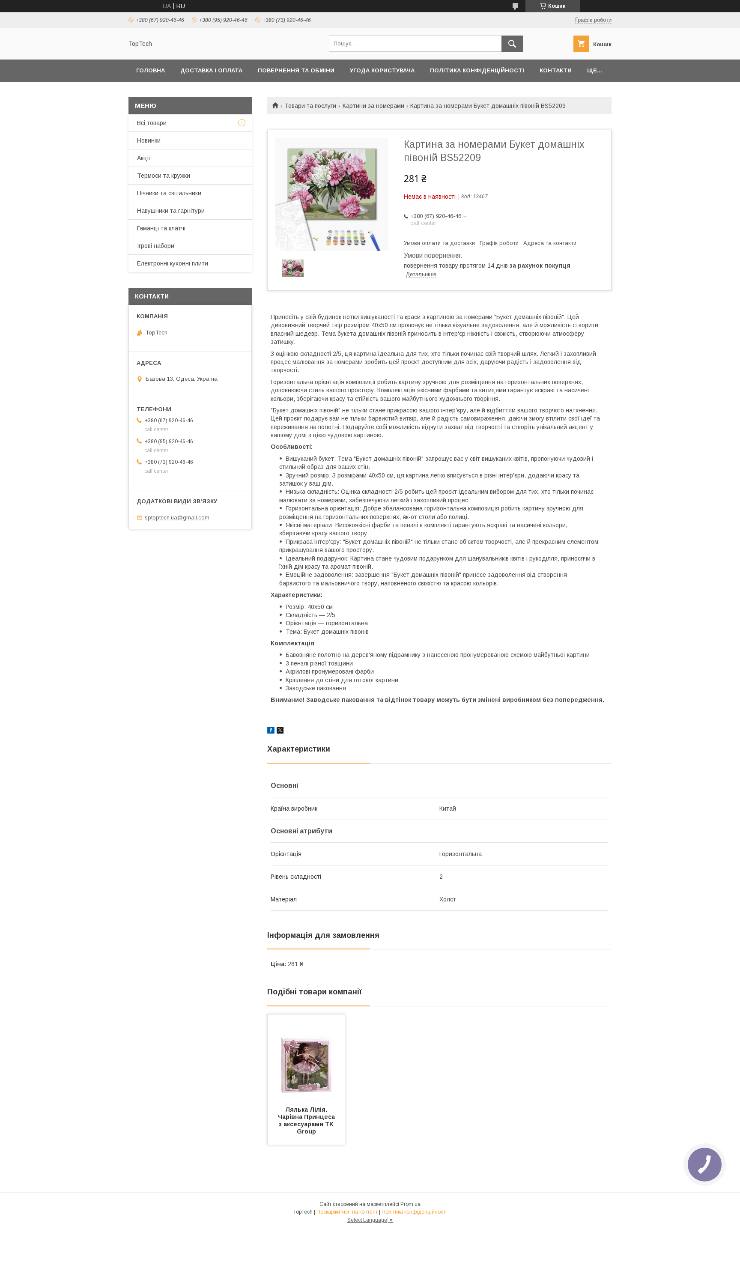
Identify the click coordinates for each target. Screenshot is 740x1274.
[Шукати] (512, 44)
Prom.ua (410, 1204)
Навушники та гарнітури (171, 210)
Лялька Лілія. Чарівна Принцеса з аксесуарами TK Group (307, 1120)
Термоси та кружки (163, 175)
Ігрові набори (155, 245)
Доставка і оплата (211, 70)
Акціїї (144, 158)
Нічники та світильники (169, 193)
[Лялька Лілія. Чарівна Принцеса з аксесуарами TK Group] (306, 1057)
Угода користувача (382, 70)
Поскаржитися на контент (347, 1212)
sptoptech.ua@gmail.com (177, 517)
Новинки (149, 140)
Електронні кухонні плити (172, 263)
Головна (150, 70)
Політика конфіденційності (477, 70)
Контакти (556, 70)
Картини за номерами (373, 105)
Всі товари (152, 122)
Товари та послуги (310, 105)
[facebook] (271, 731)
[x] (280, 731)
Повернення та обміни (296, 70)
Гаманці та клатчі (161, 228)
